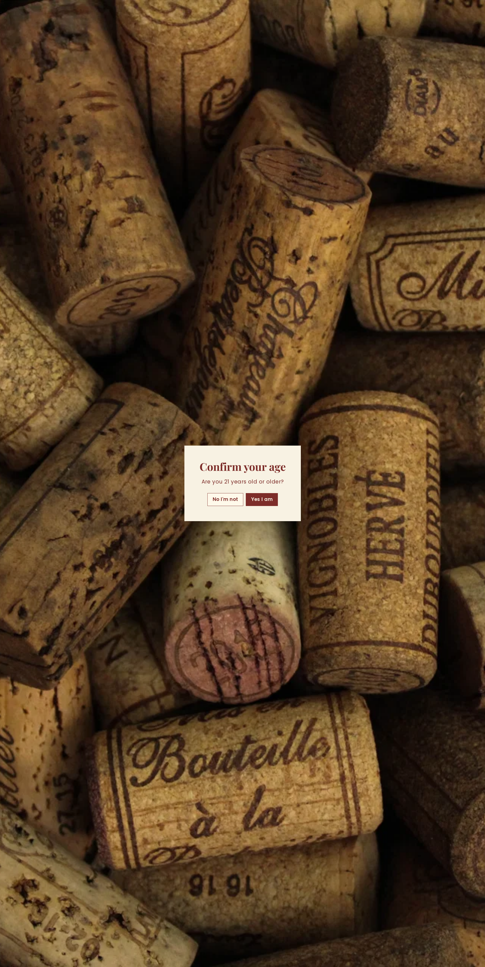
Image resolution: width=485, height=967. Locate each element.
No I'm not (225, 499)
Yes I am (262, 499)
